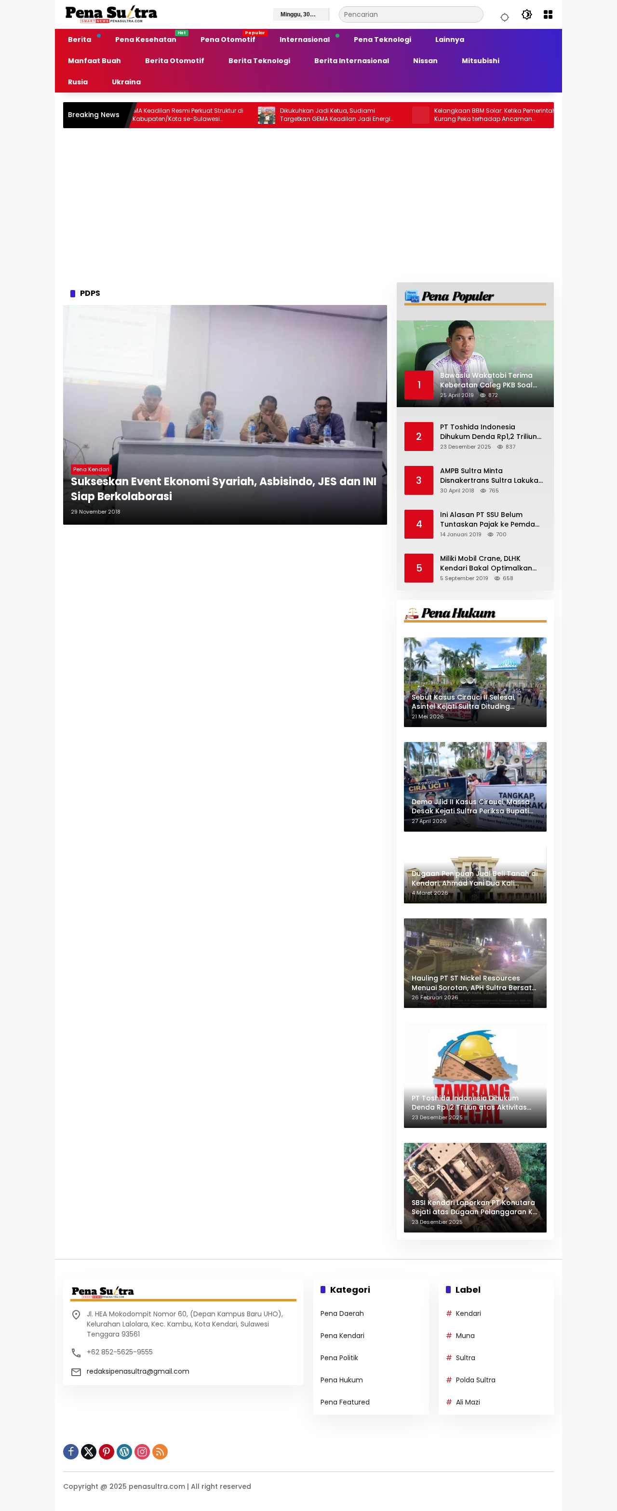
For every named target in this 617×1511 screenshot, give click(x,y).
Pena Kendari (91, 469)
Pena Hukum (342, 1380)
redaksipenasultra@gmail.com (138, 1371)
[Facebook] (71, 1451)
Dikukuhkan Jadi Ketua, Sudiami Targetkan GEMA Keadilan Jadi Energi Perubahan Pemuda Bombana (297, 115)
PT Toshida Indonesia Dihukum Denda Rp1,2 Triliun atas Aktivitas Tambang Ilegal (488, 432)
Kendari (468, 1313)
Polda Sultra (476, 1380)
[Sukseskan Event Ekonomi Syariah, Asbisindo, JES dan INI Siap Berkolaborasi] (225, 415)
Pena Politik (339, 1358)
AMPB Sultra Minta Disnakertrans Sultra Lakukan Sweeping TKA (491, 475)
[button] (503, 14)
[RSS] (160, 1451)
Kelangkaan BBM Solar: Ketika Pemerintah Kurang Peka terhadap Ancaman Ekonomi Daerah (457, 115)
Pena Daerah (342, 1313)
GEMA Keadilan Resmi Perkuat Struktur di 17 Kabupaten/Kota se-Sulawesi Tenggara (146, 115)
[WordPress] (124, 1451)
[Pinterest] (106, 1451)
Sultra (465, 1358)
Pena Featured (345, 1402)
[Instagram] (142, 1451)
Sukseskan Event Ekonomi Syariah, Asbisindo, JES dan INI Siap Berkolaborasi (223, 489)
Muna (465, 1335)
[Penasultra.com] (111, 14)
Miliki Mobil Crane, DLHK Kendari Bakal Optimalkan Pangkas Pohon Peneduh (486, 563)
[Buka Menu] (548, 14)
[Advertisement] (308, 205)
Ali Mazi (468, 1402)
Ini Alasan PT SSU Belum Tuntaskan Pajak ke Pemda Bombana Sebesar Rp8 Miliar (490, 519)
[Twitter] (88, 1451)
